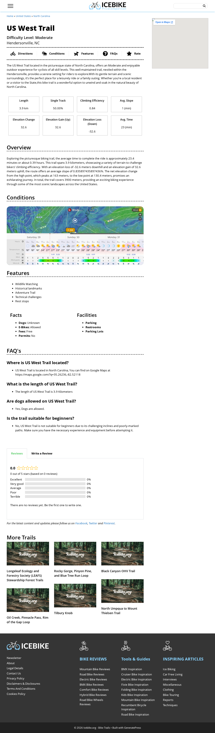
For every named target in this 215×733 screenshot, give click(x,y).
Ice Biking (169, 669)
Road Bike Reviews (92, 674)
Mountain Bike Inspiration (138, 700)
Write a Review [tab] (41, 453)
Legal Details (15, 668)
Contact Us (14, 673)
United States (23, 16)
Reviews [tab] (17, 453)
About (11, 663)
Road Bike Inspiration (135, 714)
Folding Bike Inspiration (136, 690)
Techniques (170, 705)
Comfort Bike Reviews (94, 690)
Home (10, 16)
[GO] (204, 5)
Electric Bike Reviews (93, 679)
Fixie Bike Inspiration (134, 684)
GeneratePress (132, 727)
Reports (168, 700)
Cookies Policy (16, 694)
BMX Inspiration (131, 669)
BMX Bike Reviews (92, 684)
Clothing (168, 690)
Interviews (170, 679)
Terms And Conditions (21, 689)
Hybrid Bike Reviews (93, 695)
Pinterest (109, 523)
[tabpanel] (75, 488)
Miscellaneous (172, 684)
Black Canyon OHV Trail (118, 571)
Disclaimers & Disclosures (23, 683)
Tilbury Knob (63, 613)
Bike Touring (171, 695)
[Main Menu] (10, 6)
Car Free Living (172, 674)
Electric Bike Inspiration (136, 679)
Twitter (93, 523)
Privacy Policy (15, 678)
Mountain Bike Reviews (95, 669)
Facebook (81, 523)
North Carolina (41, 16)
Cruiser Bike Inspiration (136, 674)
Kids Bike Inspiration (134, 695)
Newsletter (14, 658)
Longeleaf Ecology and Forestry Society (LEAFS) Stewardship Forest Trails (25, 575)
